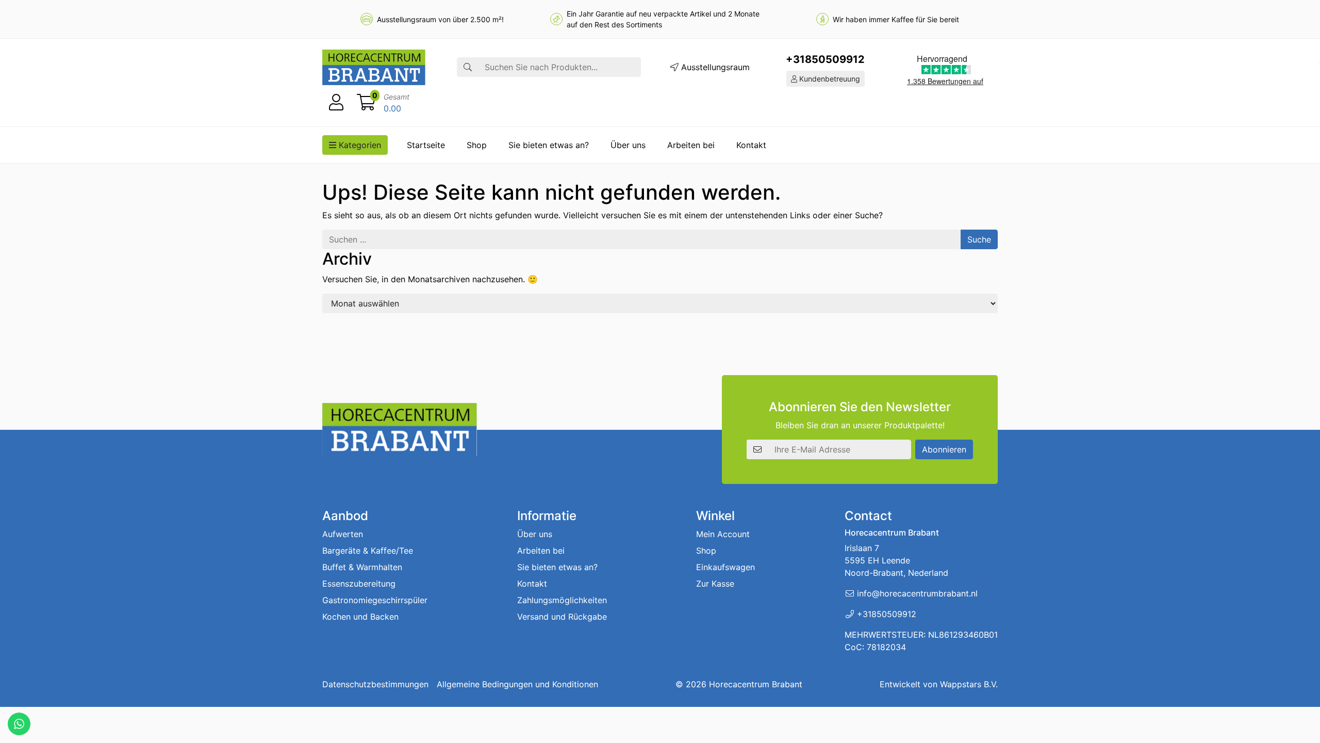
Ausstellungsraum (714, 67)
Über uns (628, 145)
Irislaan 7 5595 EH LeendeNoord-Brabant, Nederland (896, 560)
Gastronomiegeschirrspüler (374, 600)
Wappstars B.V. (969, 684)
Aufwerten (342, 534)
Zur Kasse (715, 583)
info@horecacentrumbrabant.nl (917, 593)
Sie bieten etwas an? (548, 145)
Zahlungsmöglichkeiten (562, 600)
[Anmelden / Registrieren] (336, 102)
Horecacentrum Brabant (755, 684)
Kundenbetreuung (828, 78)
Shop (477, 145)
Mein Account (723, 534)
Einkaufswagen (725, 567)
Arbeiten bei (691, 145)
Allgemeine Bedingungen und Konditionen (517, 684)
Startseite (426, 145)
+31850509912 (825, 59)
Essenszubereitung (358, 583)
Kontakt (751, 145)
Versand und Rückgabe (562, 616)
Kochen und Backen (360, 616)
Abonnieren (944, 449)
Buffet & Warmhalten (362, 567)
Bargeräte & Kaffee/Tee (367, 550)
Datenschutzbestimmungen (375, 684)
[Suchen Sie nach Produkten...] (467, 67)
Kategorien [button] (358, 145)
